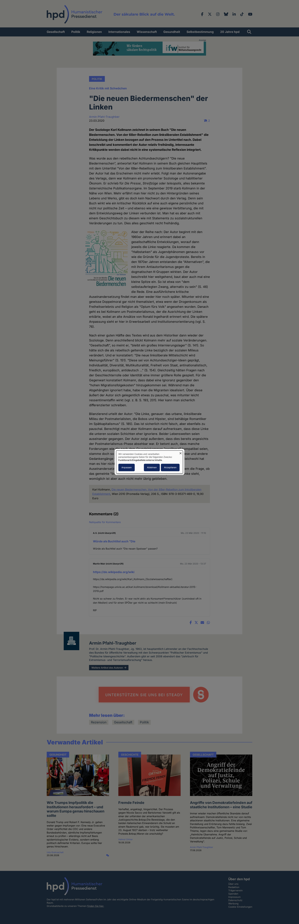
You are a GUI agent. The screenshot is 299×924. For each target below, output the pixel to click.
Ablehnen (152, 467)
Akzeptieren (170, 467)
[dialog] (149, 461)
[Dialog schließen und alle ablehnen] (180, 452)
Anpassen (126, 467)
